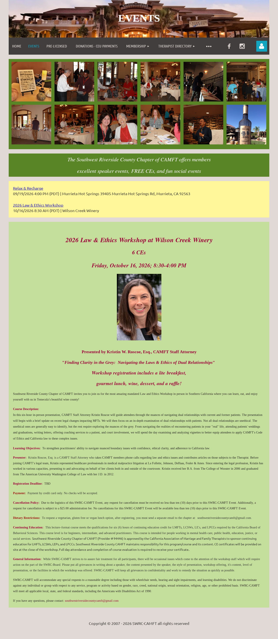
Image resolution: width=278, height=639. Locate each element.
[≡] (208, 46)
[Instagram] (242, 46)
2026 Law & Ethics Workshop (38, 205)
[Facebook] (229, 46)
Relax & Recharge (28, 188)
